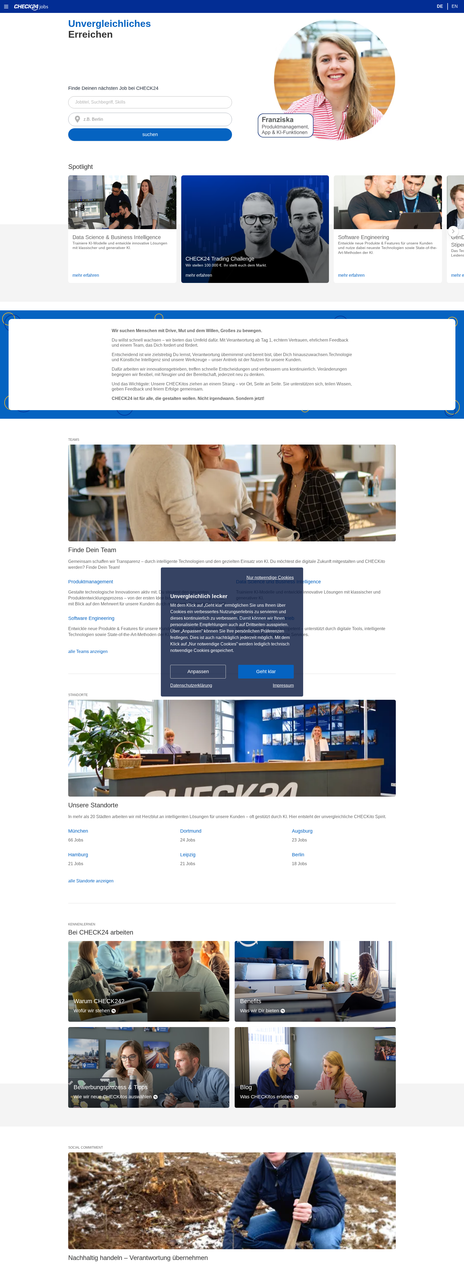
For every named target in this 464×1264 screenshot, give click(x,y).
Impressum (283, 685)
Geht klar (266, 671)
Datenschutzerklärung (191, 685)
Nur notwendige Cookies (270, 578)
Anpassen (198, 671)
